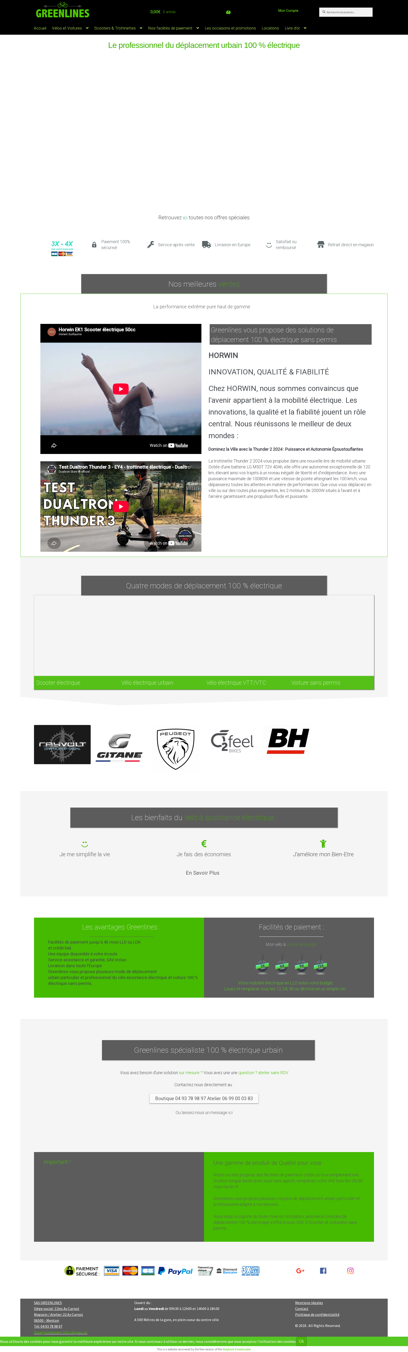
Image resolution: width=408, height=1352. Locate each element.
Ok (301, 1341)
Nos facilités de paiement (170, 28)
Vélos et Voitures (67, 28)
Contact (301, 1308)
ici (185, 217)
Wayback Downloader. (237, 1349)
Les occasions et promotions (230, 28)
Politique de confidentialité (317, 1314)
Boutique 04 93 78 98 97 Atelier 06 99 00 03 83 (204, 1098)
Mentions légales (309, 1302)
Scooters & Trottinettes (115, 28)
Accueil (40, 28)
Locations (270, 28)
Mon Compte (288, 10)
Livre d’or (292, 28)
